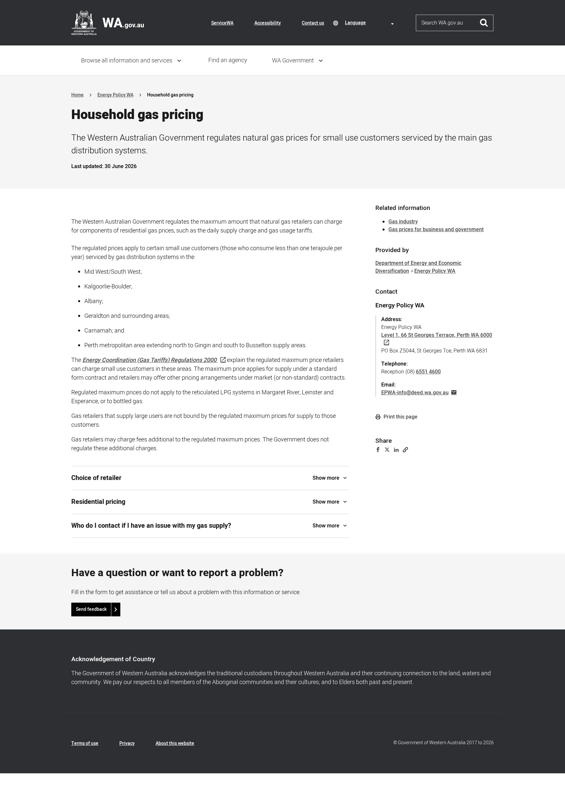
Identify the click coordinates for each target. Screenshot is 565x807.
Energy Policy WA (115, 95)
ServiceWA (222, 23)
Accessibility (267, 23)
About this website (175, 743)
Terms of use (84, 743)
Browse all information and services (126, 60)
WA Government (293, 60)
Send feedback (91, 609)
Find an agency (227, 60)
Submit (484, 23)
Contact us (313, 23)
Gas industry (403, 222)
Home (77, 95)
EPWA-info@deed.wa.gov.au (415, 393)
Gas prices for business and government (436, 229)
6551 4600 (428, 372)
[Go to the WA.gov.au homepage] (107, 22)
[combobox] (370, 22)
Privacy (127, 743)
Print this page (400, 417)
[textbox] (370, 22)
